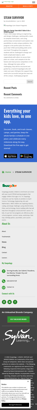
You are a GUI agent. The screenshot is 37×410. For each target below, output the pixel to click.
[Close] (28, 381)
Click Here (10, 156)
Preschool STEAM (19, 128)
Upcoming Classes (19, 121)
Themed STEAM (18, 130)
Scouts (19, 159)
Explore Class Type (19, 123)
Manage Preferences (15, 405)
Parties (19, 116)
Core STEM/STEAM (19, 139)
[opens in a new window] (4, 302)
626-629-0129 (12, 281)
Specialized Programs (18, 137)
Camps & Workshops (18, 114)
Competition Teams (18, 132)
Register (9, 6)
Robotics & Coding (19, 142)
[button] (34, 340)
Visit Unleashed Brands (18, 319)
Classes (18, 111)
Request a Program (19, 162)
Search (30, 82)
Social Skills (19, 135)
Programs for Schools (18, 155)
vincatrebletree (11, 21)
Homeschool (19, 157)
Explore (18, 109)
